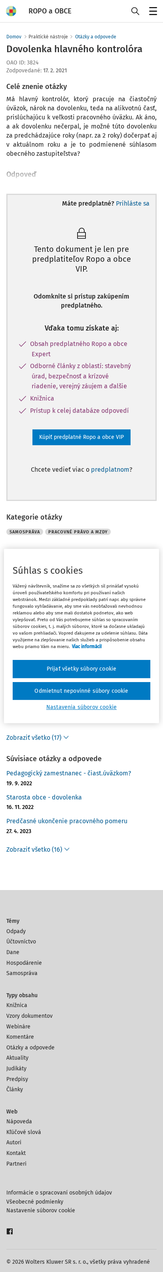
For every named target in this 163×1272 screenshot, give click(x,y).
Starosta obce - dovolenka (44, 797)
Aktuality (17, 1058)
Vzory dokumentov (29, 1016)
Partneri (16, 1163)
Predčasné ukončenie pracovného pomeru (66, 821)
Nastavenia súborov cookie (81, 707)
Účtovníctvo (21, 941)
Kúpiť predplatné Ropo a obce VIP (81, 437)
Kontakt (16, 1153)
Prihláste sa (133, 203)
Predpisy (17, 1079)
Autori (13, 1142)
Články (14, 1089)
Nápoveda (19, 1121)
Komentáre (20, 1037)
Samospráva (22, 973)
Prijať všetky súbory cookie (81, 668)
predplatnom (110, 469)
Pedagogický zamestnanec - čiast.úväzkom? (68, 773)
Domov (13, 37)
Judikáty (16, 1068)
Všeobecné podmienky (34, 1201)
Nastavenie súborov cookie (40, 1210)
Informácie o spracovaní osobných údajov (59, 1192)
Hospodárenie (24, 963)
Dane (12, 952)
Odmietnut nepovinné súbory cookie (81, 691)
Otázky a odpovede (95, 37)
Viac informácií (87, 646)
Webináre (18, 1026)
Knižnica (16, 1005)
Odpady (16, 931)
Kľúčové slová (23, 1132)
